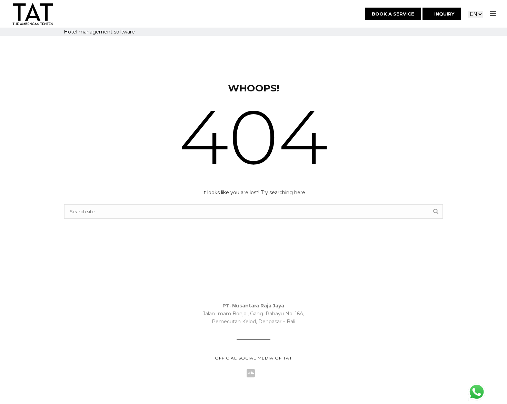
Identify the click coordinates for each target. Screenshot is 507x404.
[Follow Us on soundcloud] (251, 373)
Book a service (393, 14)
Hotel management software (99, 32)
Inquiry (443, 14)
